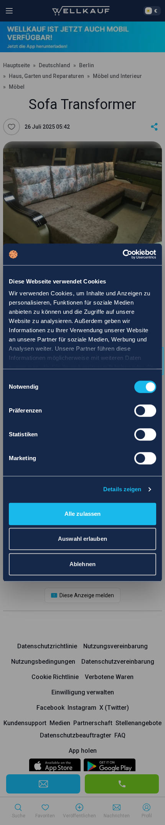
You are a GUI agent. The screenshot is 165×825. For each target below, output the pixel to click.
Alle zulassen (82, 513)
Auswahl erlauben (82, 538)
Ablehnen (82, 564)
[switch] (145, 410)
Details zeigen (122, 489)
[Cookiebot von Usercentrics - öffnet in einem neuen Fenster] (122, 254)
